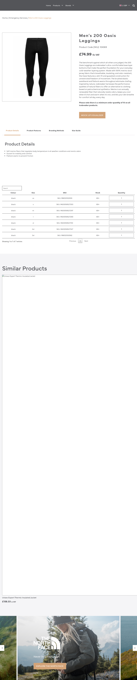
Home (48, 5)
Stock (97, 192)
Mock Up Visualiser (92, 115)
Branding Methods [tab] (56, 130)
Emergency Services (18, 17)
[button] (2, 648)
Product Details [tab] (12, 130)
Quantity (121, 192)
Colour (13, 192)
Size (33, 192)
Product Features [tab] (34, 130)
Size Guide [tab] (76, 130)
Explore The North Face (49, 666)
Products (56, 5)
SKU (64, 192)
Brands (68, 5)
